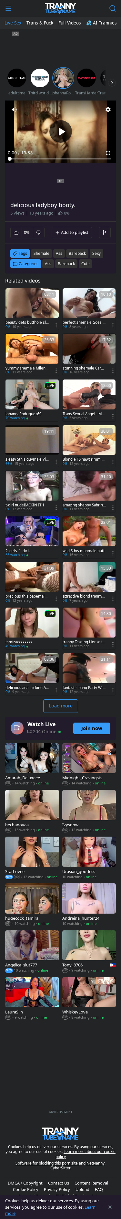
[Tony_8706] (89, 952)
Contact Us (58, 1183)
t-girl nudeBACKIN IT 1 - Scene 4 (26, 505)
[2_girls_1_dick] (32, 537)
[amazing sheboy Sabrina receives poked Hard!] (89, 492)
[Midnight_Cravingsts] (89, 765)
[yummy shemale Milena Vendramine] (32, 355)
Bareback (66, 263)
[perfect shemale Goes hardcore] (89, 309)
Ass (48, 263)
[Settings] (108, 109)
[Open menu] (8, 8)
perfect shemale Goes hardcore (84, 322)
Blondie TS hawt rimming (83, 459)
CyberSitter (60, 1168)
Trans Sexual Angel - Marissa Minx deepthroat (84, 414)
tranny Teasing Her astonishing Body (83, 642)
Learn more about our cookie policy (85, 1154)
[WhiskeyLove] (89, 999)
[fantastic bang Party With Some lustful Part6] (89, 674)
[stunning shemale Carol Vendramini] (89, 355)
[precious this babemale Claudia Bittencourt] (32, 583)
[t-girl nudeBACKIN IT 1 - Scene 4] (32, 492)
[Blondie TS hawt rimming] (89, 446)
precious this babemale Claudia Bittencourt (26, 596)
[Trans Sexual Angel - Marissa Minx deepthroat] (89, 400)
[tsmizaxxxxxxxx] (32, 628)
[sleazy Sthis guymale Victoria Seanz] (32, 446)
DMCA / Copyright (25, 1183)
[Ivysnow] (89, 811)
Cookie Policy (25, 1189)
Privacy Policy (57, 1189)
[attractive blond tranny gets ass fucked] (89, 583)
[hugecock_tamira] (32, 905)
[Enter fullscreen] (108, 153)
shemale (41, 253)
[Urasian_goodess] (89, 858)
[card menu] (56, 325)
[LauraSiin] (32, 999)
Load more (61, 706)
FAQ (99, 1189)
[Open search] (112, 8)
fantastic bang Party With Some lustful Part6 (83, 688)
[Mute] (14, 109)
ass (59, 253)
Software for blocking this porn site (47, 1163)
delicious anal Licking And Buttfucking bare (26, 688)
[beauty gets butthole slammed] (32, 309)
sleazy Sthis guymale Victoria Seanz (26, 459)
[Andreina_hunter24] (89, 905)
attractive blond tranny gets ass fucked (84, 596)
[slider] (60, 159)
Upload (82, 1189)
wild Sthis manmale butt (84, 551)
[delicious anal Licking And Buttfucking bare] (32, 674)
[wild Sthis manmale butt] (89, 537)
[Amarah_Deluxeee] (32, 765)
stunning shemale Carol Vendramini (83, 368)
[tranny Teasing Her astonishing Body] (89, 628)
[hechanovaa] (32, 811)
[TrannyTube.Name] (60, 8)
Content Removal (91, 1183)
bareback (77, 253)
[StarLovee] (32, 858)
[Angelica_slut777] (32, 952)
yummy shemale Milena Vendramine (26, 368)
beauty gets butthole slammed (26, 322)
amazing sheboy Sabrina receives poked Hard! (84, 505)
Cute (85, 263)
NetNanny (95, 1163)
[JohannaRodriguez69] (32, 400)
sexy (96, 253)
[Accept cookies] (110, 1207)
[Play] (60, 131)
